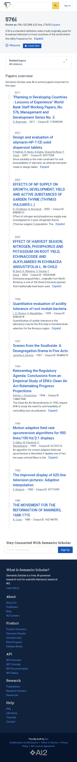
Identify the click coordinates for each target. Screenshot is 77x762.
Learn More (12, 588)
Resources (12, 695)
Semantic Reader (16, 633)
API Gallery (12, 673)
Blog (10, 611)
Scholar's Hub (13, 637)
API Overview (13, 660)
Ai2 (46, 739)
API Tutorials (13, 664)
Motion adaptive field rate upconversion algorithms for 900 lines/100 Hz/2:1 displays (39, 433)
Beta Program (14, 642)
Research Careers (16, 691)
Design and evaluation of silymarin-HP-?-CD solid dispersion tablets (33, 142)
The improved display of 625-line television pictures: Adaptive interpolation (39, 480)
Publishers (12, 607)
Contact (10, 721)
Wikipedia (12, 45)
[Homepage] (7, 6)
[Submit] (55, 5)
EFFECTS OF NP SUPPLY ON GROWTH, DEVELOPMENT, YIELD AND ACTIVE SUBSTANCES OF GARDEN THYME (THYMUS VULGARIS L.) (39, 194)
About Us (11, 602)
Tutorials (11, 717)
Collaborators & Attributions (23, 742)
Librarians (11, 713)
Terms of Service (49, 742)
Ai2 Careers (13, 616)
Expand (56, 24)
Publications (13, 687)
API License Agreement (43, 746)
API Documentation (17, 669)
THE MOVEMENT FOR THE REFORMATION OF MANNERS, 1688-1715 (37, 510)
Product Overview (16, 629)
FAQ (8, 708)
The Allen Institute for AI (38, 752)
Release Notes (14, 646)
